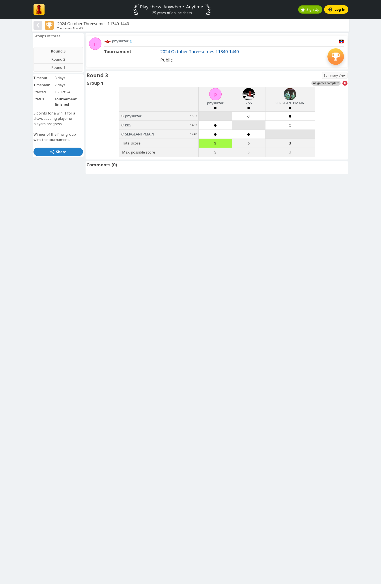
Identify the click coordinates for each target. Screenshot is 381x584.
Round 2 (58, 59)
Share (61, 151)
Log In (340, 9)
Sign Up (312, 9)
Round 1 (58, 67)
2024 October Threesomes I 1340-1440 (199, 51)
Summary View (335, 75)
